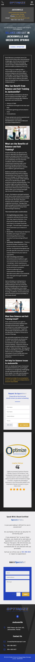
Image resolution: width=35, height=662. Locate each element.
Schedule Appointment (17, 47)
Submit (26, 594)
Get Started (24, 425)
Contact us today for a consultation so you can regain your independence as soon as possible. (17, 379)
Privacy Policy (22, 657)
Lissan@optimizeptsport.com (19, 18)
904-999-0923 (20, 16)
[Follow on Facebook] (17, 616)
